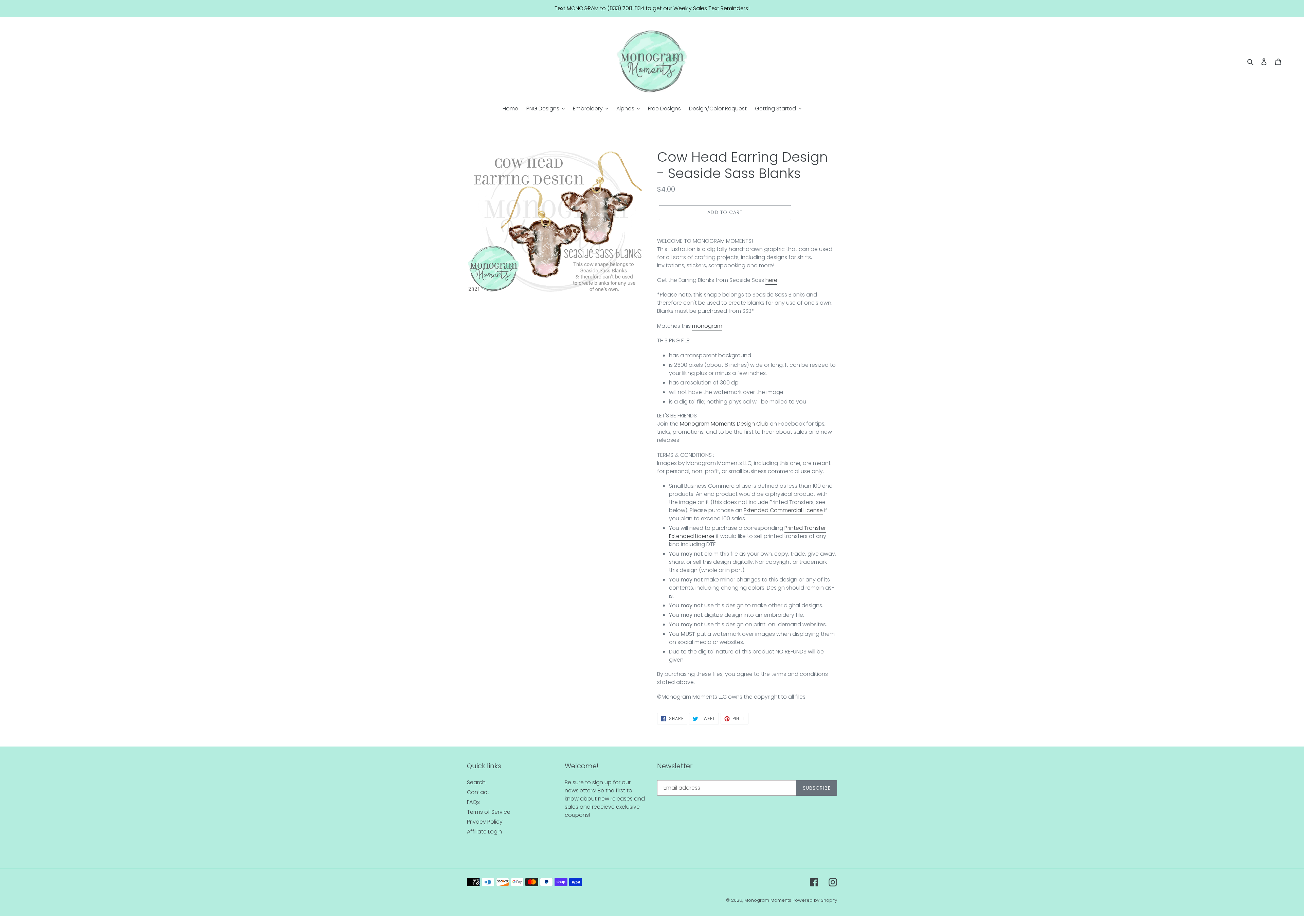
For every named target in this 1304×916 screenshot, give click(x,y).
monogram (707, 326)
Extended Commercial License (783, 510)
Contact (478, 792)
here (771, 280)
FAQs (473, 802)
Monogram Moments (767, 900)
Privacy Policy (485, 822)
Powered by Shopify (815, 900)
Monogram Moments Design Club (724, 424)
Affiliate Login (484, 832)
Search (476, 782)
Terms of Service (488, 812)
